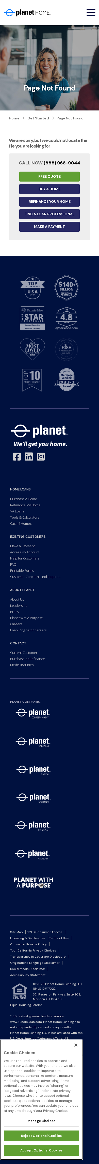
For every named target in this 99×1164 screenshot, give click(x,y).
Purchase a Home (23, 499)
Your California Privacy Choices (33, 950)
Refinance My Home (25, 505)
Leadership (18, 605)
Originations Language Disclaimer (35, 963)
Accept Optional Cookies (41, 1150)
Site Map (16, 932)
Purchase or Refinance (27, 658)
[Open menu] (91, 12)
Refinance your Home (50, 201)
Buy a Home (49, 189)
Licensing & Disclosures (27, 938)
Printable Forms (22, 570)
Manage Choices (41, 1121)
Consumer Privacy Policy (28, 944)
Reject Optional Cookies (41, 1136)
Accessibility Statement (27, 975)
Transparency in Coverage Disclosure (37, 957)
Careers (16, 624)
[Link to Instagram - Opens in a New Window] (41, 457)
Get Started (38, 118)
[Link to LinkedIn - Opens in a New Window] (29, 457)
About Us (17, 599)
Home (14, 118)
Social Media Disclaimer (27, 969)
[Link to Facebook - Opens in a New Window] (17, 457)
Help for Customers (24, 558)
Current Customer (23, 652)
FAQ (13, 564)
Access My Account (24, 552)
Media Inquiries (22, 665)
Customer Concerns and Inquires (35, 576)
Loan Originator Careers (28, 630)
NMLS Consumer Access (44, 932)
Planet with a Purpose (26, 617)
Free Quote (49, 176)
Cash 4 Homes (20, 523)
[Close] (75, 1045)
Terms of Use (59, 938)
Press (14, 611)
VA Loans (17, 511)
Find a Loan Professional (50, 214)
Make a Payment (49, 226)
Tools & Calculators (24, 517)
